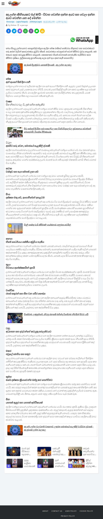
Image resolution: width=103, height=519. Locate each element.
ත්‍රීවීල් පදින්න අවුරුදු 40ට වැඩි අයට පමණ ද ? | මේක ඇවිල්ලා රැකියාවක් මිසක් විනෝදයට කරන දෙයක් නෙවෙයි (91, 463)
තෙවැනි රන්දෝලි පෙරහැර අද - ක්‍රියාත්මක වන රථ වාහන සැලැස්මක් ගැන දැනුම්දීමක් (58, 451)
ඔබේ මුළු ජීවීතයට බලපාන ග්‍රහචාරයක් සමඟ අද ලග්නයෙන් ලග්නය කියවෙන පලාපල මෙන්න (27, 451)
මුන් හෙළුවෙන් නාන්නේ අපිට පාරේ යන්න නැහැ (60, 463)
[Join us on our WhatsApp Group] (82, 40)
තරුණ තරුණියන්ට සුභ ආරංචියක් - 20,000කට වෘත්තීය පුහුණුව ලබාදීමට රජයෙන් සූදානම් (89, 451)
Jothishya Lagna (36, 22)
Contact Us (57, 511)
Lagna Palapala (22, 22)
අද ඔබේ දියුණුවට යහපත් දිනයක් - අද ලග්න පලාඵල (47, 65)
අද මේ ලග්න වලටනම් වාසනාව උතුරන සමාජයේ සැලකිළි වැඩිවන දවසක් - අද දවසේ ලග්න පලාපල (58, 428)
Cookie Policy (86, 511)
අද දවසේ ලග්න (49, 22)
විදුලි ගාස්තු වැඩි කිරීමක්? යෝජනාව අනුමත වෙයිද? (47, 225)
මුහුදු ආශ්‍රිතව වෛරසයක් (29, 463)
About (45, 511)
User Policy (71, 511)
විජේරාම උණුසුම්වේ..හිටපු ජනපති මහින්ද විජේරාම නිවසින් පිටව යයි (56, 314)
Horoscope (10, 22)
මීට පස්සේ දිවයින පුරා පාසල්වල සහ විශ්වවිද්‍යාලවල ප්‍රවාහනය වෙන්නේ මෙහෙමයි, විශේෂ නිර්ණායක (57, 130)
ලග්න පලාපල (62, 22)
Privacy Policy (68, 516)
